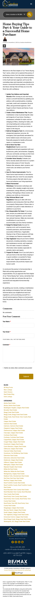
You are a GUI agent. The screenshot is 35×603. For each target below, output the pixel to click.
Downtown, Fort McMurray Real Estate (16, 453)
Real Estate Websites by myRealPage (21, 570)
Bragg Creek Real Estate (11, 412)
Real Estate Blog (9, 394)
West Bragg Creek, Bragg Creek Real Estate (17, 519)
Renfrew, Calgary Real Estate (13, 480)
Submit (26, 376)
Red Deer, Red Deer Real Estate (14, 478)
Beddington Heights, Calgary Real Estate (16, 408)
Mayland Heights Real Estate (13, 467)
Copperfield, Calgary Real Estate (14, 439)
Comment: (6, 345)
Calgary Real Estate (10, 421)
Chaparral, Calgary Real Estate (13, 428)
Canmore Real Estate (10, 424)
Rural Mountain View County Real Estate (16, 490)
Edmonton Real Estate (11, 455)
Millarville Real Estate (10, 469)
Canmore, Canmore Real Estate (13, 426)
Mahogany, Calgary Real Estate (13, 464)
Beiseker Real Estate (10, 410)
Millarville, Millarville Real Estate (14, 471)
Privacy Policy (7, 570)
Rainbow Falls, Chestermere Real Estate (16, 476)
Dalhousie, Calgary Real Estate (13, 449)
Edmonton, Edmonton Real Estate (14, 458)
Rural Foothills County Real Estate (14, 483)
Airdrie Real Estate (9, 403)
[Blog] (22, 542)
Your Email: (6, 332)
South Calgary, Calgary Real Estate (14, 512)
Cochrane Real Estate (10, 435)
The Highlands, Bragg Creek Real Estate (16, 514)
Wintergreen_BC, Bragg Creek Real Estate (17, 521)
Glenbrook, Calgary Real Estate (13, 460)
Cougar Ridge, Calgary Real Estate (14, 442)
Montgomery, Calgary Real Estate (14, 474)
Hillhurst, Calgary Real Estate (13, 462)
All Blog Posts (8, 387)
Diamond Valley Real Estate (12, 451)
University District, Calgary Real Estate (16, 517)
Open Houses (8, 392)
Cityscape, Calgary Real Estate (13, 433)
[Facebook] (12, 542)
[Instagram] (16, 542)
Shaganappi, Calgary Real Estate (14, 508)
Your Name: (6, 321)
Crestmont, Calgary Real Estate (13, 444)
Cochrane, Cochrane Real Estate (14, 437)
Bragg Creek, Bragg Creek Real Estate (15, 414)
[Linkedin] (19, 542)
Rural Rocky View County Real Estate (15, 496)
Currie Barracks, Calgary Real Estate (15, 446)
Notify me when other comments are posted (18, 368)
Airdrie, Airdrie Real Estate (12, 405)
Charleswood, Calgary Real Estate (14, 430)
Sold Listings (8, 396)
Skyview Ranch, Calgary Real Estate (15, 510)
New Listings (8, 390)
